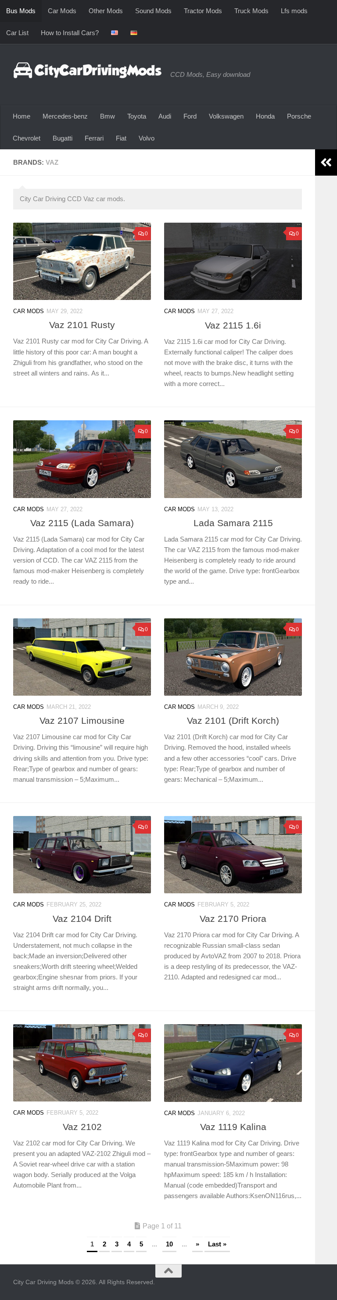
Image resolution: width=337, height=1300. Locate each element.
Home (21, 116)
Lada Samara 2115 (233, 523)
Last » (217, 1244)
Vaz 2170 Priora (233, 919)
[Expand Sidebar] (326, 162)
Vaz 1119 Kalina (233, 1127)
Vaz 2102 (82, 1127)
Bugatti (62, 138)
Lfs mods (294, 10)
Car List (17, 32)
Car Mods (62, 10)
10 (169, 1244)
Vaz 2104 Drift (82, 919)
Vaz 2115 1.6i (233, 325)
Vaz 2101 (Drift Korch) (233, 720)
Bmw (107, 116)
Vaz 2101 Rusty (82, 325)
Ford (190, 116)
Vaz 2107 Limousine (82, 720)
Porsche (299, 116)
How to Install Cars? (70, 32)
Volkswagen (226, 116)
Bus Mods (21, 10)
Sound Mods (153, 10)
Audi (164, 116)
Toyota (136, 116)
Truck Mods (251, 10)
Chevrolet (26, 138)
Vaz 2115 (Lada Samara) (82, 523)
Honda (265, 116)
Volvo (146, 138)
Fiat (121, 138)
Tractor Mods (203, 10)
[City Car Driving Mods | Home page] (87, 70)
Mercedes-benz (65, 116)
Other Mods (106, 10)
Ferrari (94, 138)
